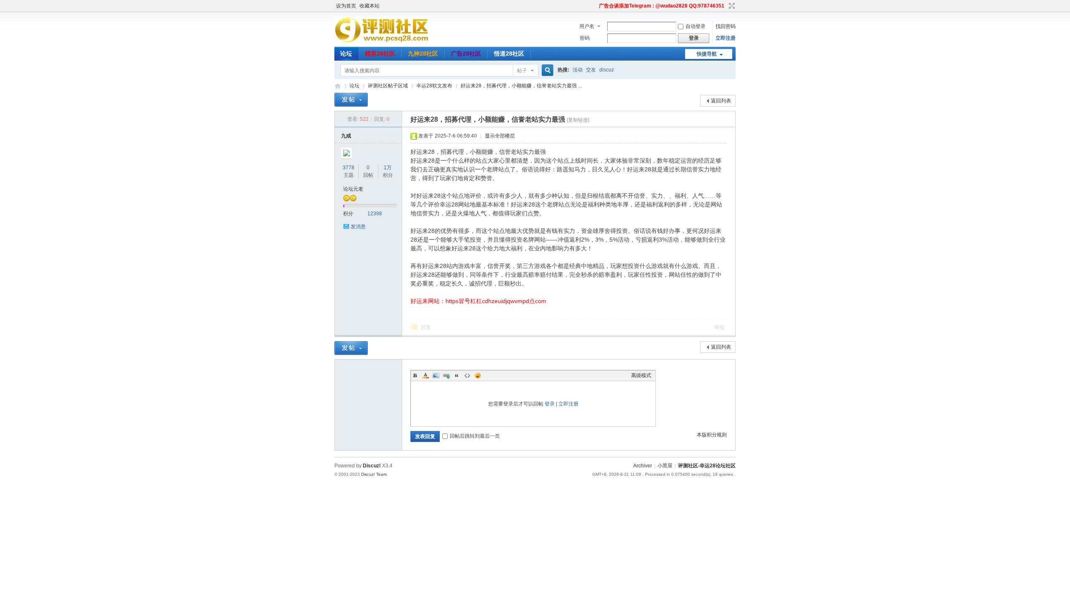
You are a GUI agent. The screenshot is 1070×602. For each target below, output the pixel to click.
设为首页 (346, 6)
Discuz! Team (374, 474)
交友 (591, 70)
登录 (550, 404)
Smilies (478, 375)
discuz (606, 70)
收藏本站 (369, 6)
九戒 (346, 136)
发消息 (358, 227)
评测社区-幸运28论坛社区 (337, 86)
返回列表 (721, 101)
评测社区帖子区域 (388, 86)
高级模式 (641, 375)
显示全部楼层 (500, 136)
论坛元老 (353, 189)
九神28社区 (423, 53)
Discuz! (372, 466)
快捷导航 (707, 54)
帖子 (522, 71)
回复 (426, 327)
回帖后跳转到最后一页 (475, 436)
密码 (585, 38)
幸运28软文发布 (434, 86)
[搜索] (546, 70)
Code (467, 375)
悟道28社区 (509, 53)
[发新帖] (351, 100)
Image (436, 375)
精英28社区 (380, 53)
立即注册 (726, 38)
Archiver (642, 466)
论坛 (346, 53)
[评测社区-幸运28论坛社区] (381, 42)
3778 (348, 168)
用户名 (586, 26)
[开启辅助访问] (595, 6)
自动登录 (695, 26)
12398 (374, 214)
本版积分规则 (712, 435)
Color (425, 375)
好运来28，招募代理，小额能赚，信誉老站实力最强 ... (521, 86)
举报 (719, 327)
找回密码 (726, 26)
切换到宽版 (731, 6)
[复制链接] (578, 120)
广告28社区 (466, 53)
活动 (578, 70)
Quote (457, 375)
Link (446, 375)
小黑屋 (665, 466)
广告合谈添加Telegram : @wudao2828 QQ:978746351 (661, 6)
